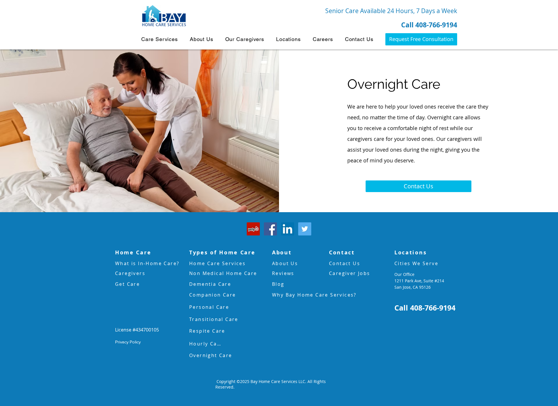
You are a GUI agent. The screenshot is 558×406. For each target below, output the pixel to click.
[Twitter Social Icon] (304, 228)
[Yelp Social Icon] (253, 228)
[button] (160, 39)
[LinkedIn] (287, 228)
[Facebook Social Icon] (270, 228)
